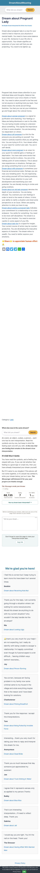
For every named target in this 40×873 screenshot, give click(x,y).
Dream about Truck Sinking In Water (17, 779)
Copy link (20, 542)
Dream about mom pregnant (12, 150)
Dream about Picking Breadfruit (16, 704)
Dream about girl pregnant (12, 134)
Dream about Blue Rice (12, 800)
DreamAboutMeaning (20, 3)
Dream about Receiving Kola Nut (16, 591)
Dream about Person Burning (15, 668)
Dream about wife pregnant (12, 168)
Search (30, 10)
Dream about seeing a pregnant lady (16, 208)
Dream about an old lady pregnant (15, 189)
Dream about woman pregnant (13, 116)
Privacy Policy (20, 863)
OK (24, 871)
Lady (11, 420)
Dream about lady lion (10, 224)
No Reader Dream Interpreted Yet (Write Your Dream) (17, 25)
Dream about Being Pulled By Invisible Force (18, 727)
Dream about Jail (10, 825)
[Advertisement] (20, 70)
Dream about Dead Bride (13, 754)
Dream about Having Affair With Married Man (19, 848)
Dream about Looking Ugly (14, 630)
